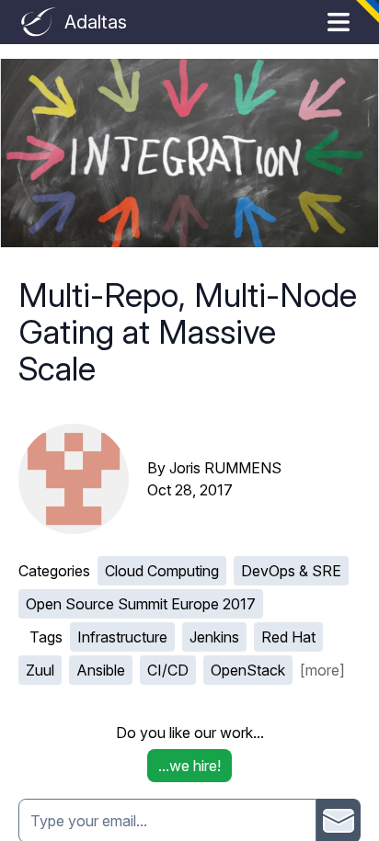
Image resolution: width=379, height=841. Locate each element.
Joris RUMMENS (225, 468)
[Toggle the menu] (338, 22)
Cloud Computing (162, 571)
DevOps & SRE (291, 571)
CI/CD (168, 670)
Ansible (100, 670)
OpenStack (248, 670)
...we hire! (189, 765)
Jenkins (214, 637)
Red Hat (288, 637)
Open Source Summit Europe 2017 (141, 604)
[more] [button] (322, 670)
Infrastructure (122, 637)
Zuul (40, 670)
